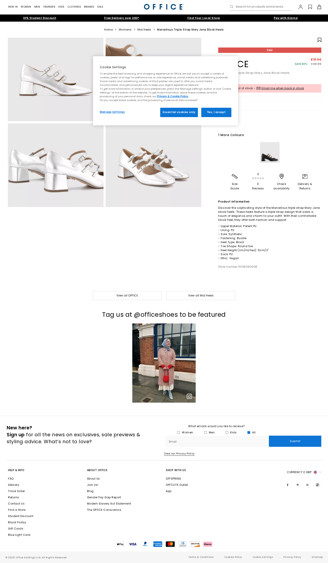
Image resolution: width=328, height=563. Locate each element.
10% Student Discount (39, 18)
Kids (61, 6)
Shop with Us (176, 470)
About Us (93, 478)
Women (26, 6)
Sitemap (317, 557)
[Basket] (316, 6)
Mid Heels (144, 29)
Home (108, 29)
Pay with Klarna (286, 18)
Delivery (13, 485)
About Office (97, 470)
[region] (165, 90)
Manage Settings (112, 112)
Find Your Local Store (203, 18)
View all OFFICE (127, 295)
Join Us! (92, 485)
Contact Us (16, 503)
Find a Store (16, 510)
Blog (90, 491)
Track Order (16, 491)
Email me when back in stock (283, 88)
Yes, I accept (216, 112)
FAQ (11, 478)
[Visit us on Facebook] (288, 485)
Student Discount (20, 516)
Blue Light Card (19, 535)
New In (13, 6)
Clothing (74, 6)
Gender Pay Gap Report (104, 497)
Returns (13, 497)
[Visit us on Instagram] (308, 485)
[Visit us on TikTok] (318, 485)
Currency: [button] (299, 472)
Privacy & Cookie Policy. (173, 96)
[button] (164, 363)
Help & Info (16, 470)
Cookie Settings (263, 557)
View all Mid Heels (201, 295)
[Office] (164, 7)
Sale (100, 6)
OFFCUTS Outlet (177, 485)
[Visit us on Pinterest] (298, 485)
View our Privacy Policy (179, 453)
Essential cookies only (179, 112)
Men (37, 6)
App (169, 491)
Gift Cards (15, 528)
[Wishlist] (307, 6)
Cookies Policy (233, 557)
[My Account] (298, 6)
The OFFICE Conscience (104, 510)
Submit (295, 441)
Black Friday (17, 522)
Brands (89, 6)
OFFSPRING (173, 478)
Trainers (49, 6)
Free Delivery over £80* (121, 18)
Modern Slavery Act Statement (109, 503)
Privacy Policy (292, 557)
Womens (125, 29)
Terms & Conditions (201, 557)
